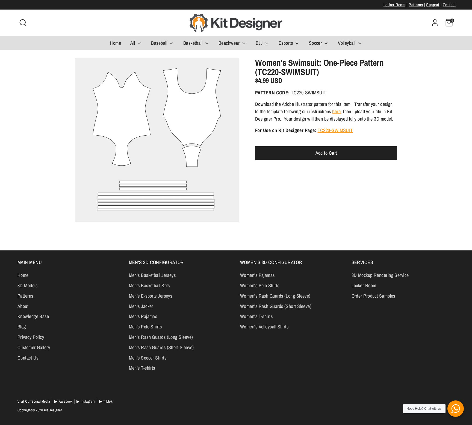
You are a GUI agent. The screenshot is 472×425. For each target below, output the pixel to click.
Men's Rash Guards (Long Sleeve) (161, 337)
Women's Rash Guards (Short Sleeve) (275, 306)
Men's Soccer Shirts (148, 357)
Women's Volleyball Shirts (264, 326)
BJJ (260, 43)
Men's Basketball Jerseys (152, 275)
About (22, 306)
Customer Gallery (33, 347)
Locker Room (394, 5)
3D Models (27, 285)
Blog (21, 326)
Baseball (159, 43)
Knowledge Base (33, 316)
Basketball (193, 43)
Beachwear (230, 43)
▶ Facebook (63, 401)
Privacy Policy (30, 337)
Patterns (416, 5)
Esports (286, 43)
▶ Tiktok (106, 401)
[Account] (434, 22)
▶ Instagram (85, 401)
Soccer (316, 43)
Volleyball (347, 43)
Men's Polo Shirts (145, 326)
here (336, 111)
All (133, 43)
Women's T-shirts (256, 316)
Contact (449, 5)
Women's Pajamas (257, 275)
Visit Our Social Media (33, 401)
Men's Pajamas (143, 316)
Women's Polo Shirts (259, 285)
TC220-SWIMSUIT (335, 130)
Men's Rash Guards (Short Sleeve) (161, 347)
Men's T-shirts (142, 367)
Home (115, 43)
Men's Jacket (141, 306)
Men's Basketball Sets (149, 285)
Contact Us (28, 357)
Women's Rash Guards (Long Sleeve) (275, 295)
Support (432, 5)
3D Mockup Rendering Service (380, 275)
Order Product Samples (373, 295)
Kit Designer (53, 410)
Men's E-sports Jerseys (150, 295)
